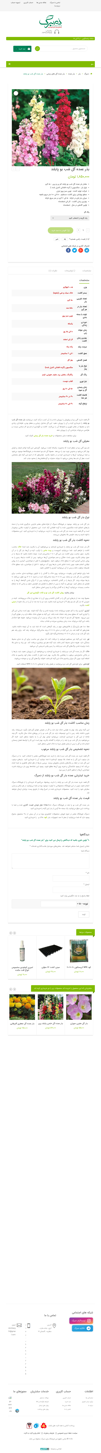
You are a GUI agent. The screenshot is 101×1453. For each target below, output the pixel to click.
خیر (57, 239)
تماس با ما (67, 1409)
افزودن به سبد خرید (58, 230)
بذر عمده (71, 73)
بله (65, 239)
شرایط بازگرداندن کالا (42, 1401)
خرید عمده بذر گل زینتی (43, 435)
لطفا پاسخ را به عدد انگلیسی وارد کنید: (74, 895)
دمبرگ (87, 73)
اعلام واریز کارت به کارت (32, 1433)
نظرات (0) (53, 270)
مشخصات (86, 270)
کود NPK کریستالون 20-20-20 (79, 967)
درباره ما (57, 6)
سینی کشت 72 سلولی (51, 967)
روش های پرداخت (43, 1409)
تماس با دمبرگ (55, 2)
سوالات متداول (44, 1398)
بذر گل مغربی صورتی (79, 1023)
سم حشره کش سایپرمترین (13, 169)
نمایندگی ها (89, 1398)
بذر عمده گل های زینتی (56, 73)
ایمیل (86, 884)
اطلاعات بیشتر (82, 950)
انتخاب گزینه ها (54, 1007)
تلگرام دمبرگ (79, 1328)
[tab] (87, 270)
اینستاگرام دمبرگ (79, 1320)
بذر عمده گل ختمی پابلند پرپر (50, 1023)
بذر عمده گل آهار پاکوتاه (17, 169)
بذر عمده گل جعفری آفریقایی (22, 1023)
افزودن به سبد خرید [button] (26, 951)
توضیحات (69, 270)
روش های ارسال (44, 1405)
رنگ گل (86, 212)
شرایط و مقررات (48, 1433)
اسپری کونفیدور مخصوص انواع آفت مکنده (22, 969)
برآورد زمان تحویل (87, 1401)
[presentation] (14, 933)
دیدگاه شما (85, 850)
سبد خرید (68, 1401)
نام (87, 872)
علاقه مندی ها (41, 2)
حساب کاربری (28, 2)
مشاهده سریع (75, 950)
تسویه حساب (15, 2)
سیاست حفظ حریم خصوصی (67, 1433)
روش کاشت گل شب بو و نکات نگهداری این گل (45, 592)
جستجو (37, 48)
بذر (79, 73)
